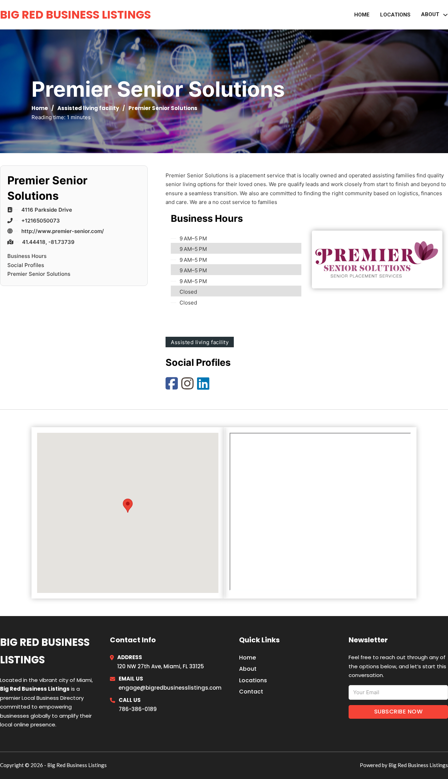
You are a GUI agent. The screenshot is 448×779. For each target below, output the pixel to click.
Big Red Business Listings (75, 14)
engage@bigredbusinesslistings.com (170, 687)
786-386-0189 (138, 709)
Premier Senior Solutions (38, 274)
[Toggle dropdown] (445, 15)
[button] (128, 506)
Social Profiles (25, 265)
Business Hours (27, 256)
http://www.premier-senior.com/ (62, 231)
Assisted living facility (88, 108)
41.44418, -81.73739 (48, 242)
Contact (251, 692)
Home (362, 15)
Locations (395, 15)
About (248, 669)
